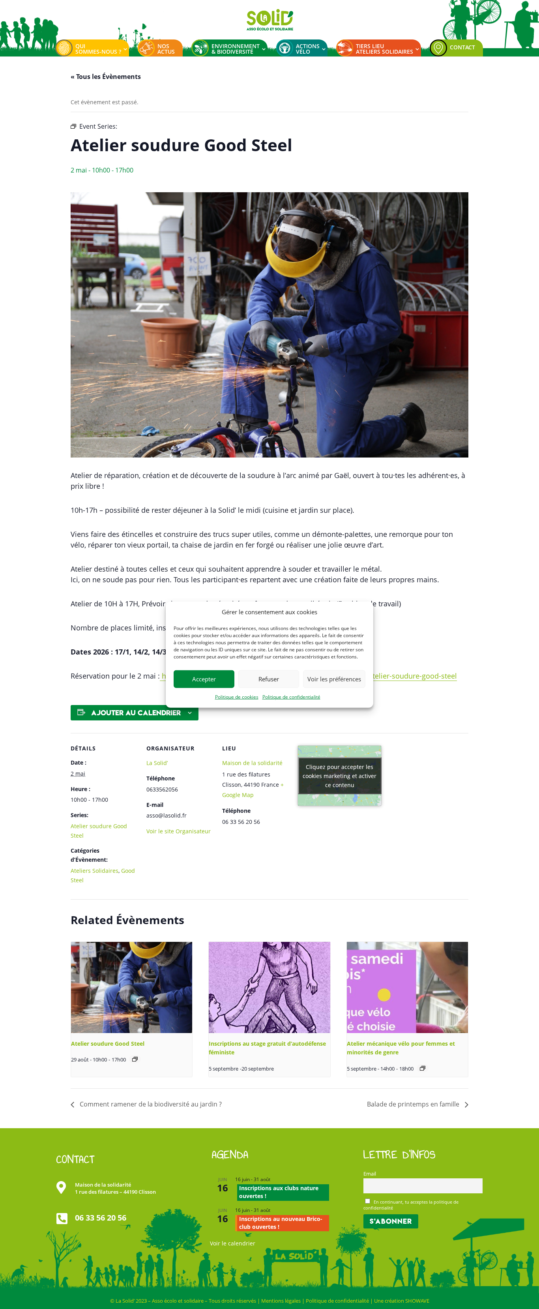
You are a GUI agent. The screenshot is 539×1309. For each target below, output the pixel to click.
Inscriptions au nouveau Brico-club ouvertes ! (280, 1222)
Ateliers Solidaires (94, 870)
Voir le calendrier (232, 1243)
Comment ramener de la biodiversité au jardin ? (150, 1104)
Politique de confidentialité (291, 697)
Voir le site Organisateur (178, 831)
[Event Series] (135, 1059)
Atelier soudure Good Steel (107, 1043)
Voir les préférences (334, 679)
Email (369, 1173)
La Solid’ (157, 763)
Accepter (204, 679)
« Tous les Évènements (106, 76)
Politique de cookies (236, 697)
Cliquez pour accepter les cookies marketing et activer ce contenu (339, 776)
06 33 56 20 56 (100, 1217)
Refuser (268, 679)
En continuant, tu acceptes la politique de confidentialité (411, 1205)
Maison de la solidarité (252, 763)
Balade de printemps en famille (414, 1104)
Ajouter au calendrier (136, 712)
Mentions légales (281, 1300)
